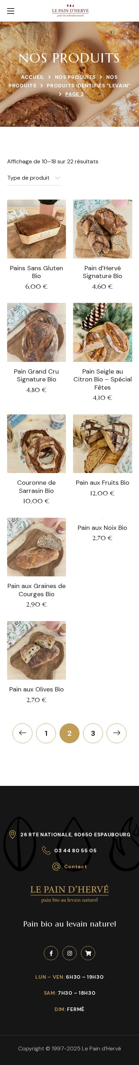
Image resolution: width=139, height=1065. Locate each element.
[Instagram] (69, 953)
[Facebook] (51, 953)
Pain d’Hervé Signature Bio (102, 272)
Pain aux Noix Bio (102, 528)
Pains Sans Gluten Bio (36, 272)
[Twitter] (88, 953)
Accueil (33, 77)
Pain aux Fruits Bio (102, 483)
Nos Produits (75, 77)
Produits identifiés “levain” (88, 85)
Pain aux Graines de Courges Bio (36, 590)
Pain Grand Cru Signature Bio (36, 376)
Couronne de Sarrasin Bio (36, 487)
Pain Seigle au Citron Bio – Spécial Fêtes (102, 380)
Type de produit (28, 177)
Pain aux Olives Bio (36, 689)
